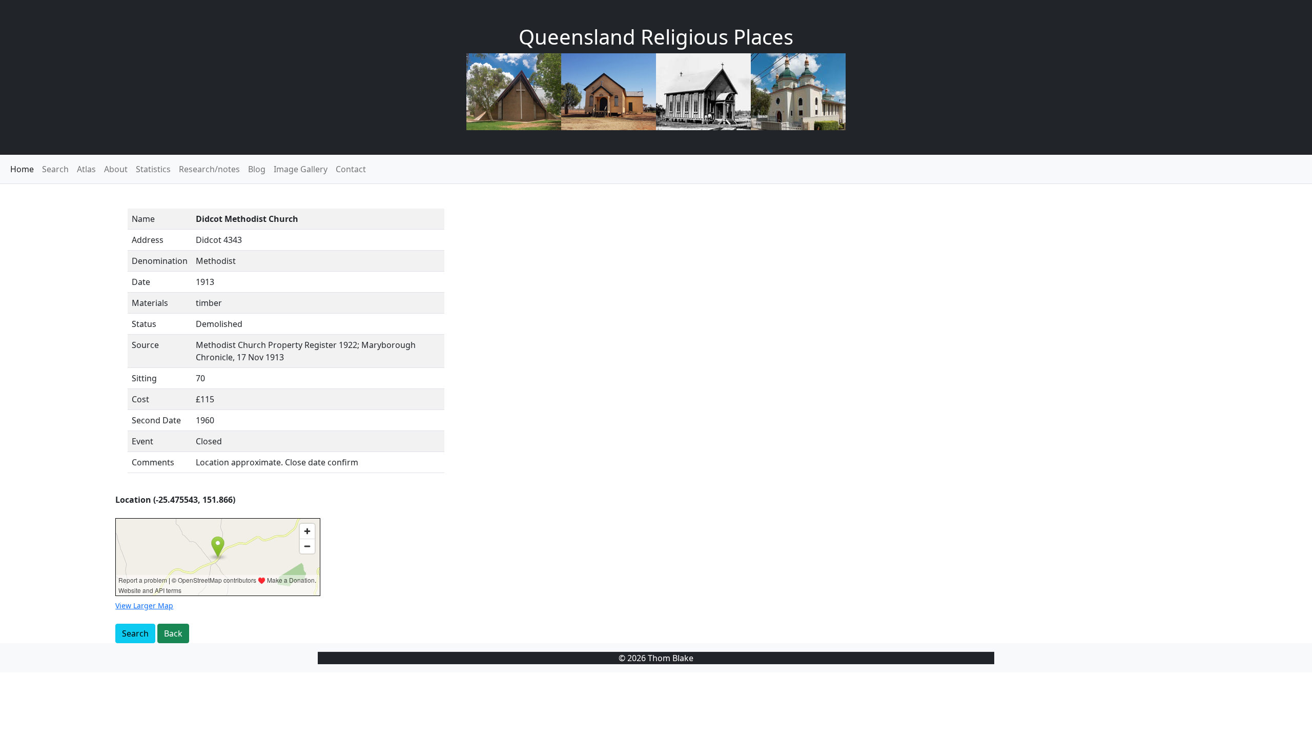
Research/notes (209, 169)
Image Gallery (300, 169)
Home (22, 169)
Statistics (153, 169)
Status (144, 324)
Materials (150, 303)
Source (145, 345)
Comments (153, 462)
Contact (351, 169)
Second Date (156, 420)
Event (142, 441)
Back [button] (173, 633)
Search (55, 169)
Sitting (144, 378)
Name (143, 218)
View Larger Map (144, 605)
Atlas (86, 169)
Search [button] (135, 633)
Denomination (160, 260)
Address (147, 239)
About (116, 169)
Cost (140, 399)
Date (141, 282)
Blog (256, 169)
